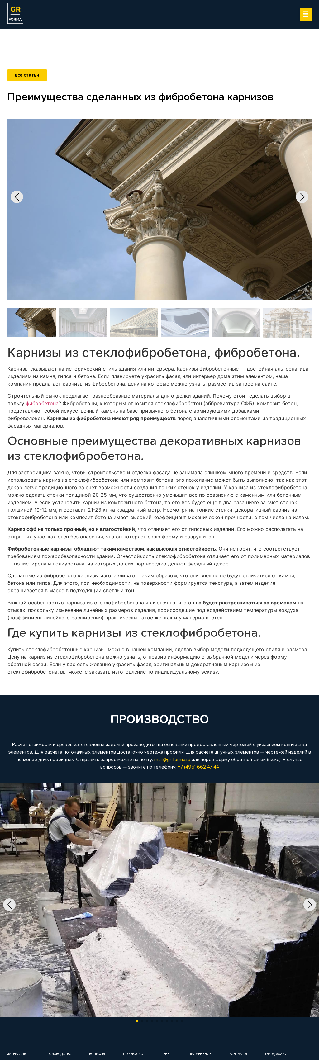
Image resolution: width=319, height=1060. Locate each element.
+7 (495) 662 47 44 (198, 766)
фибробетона (42, 403)
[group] (159, 905)
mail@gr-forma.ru (172, 759)
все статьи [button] (27, 75)
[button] (306, 14)
